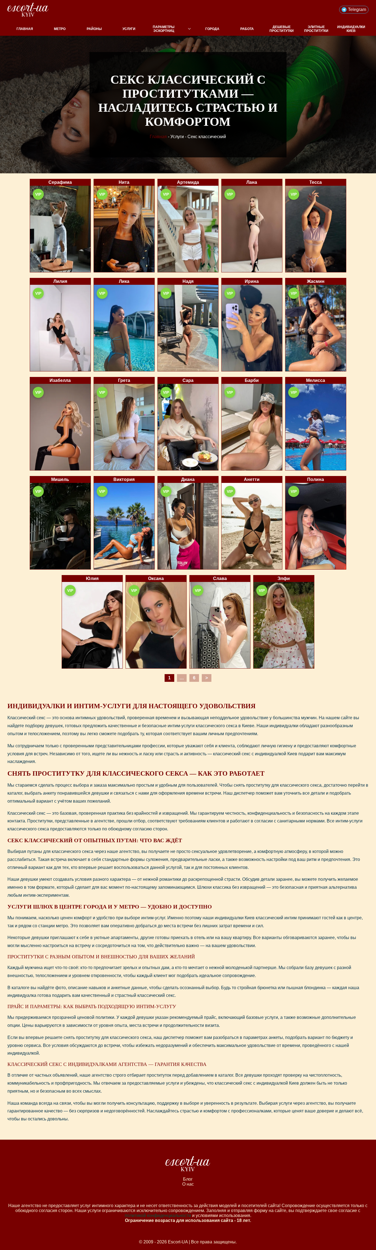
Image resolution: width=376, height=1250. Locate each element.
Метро (60, 29)
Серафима (60, 182)
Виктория (124, 479)
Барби (252, 380)
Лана (251, 182)
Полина (315, 479)
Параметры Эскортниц (164, 29)
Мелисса (315, 380)
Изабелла (60, 380)
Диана (188, 479)
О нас (188, 1184)
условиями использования (223, 1215)
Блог (188, 1179)
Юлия (92, 578)
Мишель (60, 479)
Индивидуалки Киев (351, 29)
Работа (247, 29)
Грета (124, 380)
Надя (188, 281)
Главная (25, 29)
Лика (124, 281)
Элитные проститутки (316, 29)
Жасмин (316, 281)
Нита (124, 182)
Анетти (252, 479)
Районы (94, 29)
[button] (354, 9)
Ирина (252, 281)
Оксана (156, 578)
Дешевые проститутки (281, 29)
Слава (220, 578)
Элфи (283, 578)
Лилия (60, 281)
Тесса (315, 182)
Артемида (188, 182)
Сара (188, 380)
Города (212, 29)
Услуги (128, 29)
